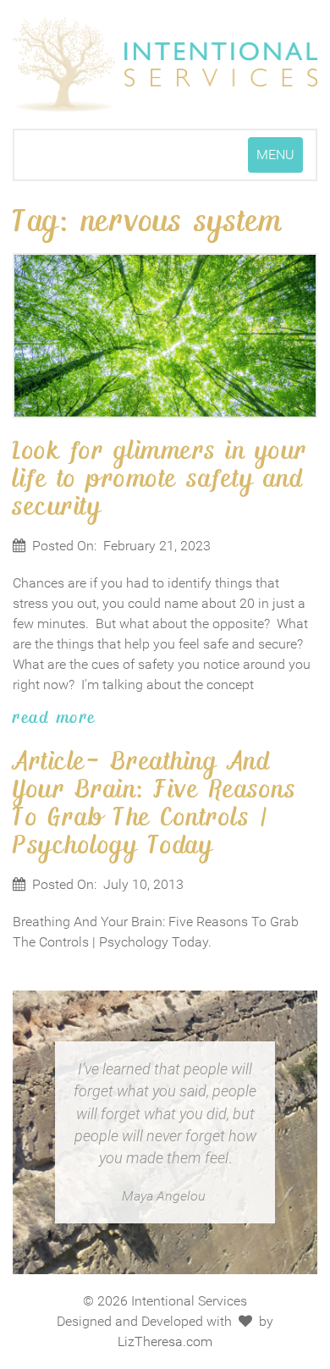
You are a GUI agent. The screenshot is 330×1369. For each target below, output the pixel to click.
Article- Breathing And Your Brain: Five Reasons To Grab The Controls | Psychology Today (154, 801)
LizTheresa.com (165, 1341)
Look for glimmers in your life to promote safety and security (160, 476)
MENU (279, 159)
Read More (54, 716)
